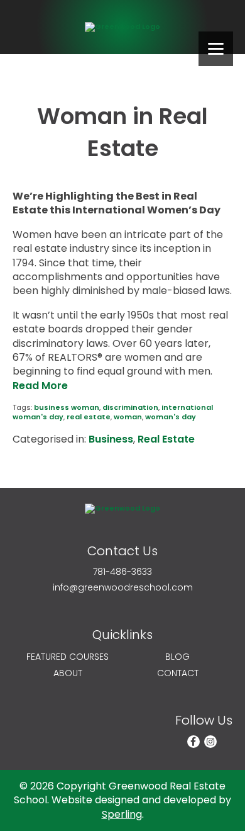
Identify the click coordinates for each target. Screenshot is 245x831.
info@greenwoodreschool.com (123, 588)
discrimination (130, 407)
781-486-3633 (122, 572)
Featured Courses (67, 657)
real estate (89, 417)
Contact (178, 673)
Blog (177, 657)
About (67, 673)
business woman (66, 407)
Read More (40, 385)
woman (128, 417)
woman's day (170, 417)
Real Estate (166, 439)
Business (111, 439)
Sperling (122, 814)
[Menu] (216, 48)
